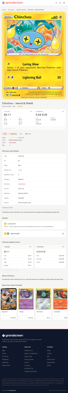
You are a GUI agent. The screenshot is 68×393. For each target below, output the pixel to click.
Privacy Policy (51, 362)
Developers (5, 359)
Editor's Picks (6, 365)
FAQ (48, 356)
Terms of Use (51, 359)
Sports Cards (28, 356)
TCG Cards (11, 10)
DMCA (49, 365)
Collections (5, 362)
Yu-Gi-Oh (27, 365)
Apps (3, 350)
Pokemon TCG (29, 350)
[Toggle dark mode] (60, 3)
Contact (49, 353)
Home (4, 10)
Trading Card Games (31, 371)
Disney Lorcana (29, 359)
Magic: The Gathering (31, 353)
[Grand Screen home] (12, 2)
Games (4, 353)
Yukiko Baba (12, 142)
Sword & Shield (20, 10)
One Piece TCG (29, 368)
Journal (27, 362)
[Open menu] (64, 3)
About (49, 350)
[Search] (56, 3)
